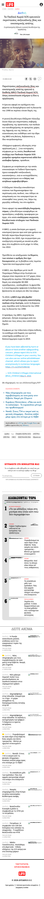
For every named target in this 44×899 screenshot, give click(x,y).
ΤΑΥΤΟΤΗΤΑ (22, 864)
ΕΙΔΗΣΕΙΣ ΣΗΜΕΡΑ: (13, 389)
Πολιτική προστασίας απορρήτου (27, 885)
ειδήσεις (25, 425)
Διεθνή (17, 9)
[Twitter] (41, 64)
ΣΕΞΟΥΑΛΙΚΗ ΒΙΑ (24, 437)
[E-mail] (35, 79)
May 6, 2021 (25, 376)
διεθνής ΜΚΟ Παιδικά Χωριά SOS (20, 92)
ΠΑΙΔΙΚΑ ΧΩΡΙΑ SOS (23, 434)
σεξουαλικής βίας (25, 86)
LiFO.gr (20, 423)
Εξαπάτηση (37, 437)
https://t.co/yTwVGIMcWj (17, 367)
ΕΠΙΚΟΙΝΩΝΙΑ (22, 867)
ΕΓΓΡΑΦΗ (36, 475)
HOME (4, 9)
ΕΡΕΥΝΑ (6, 437)
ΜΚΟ (14, 437)
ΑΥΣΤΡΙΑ (36, 434)
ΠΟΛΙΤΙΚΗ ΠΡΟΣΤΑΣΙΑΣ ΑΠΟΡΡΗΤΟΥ (27, 479)
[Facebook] (38, 64)
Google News (32, 423)
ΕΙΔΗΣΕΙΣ (10, 9)
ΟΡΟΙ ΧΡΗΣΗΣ (10, 479)
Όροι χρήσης (9, 885)
